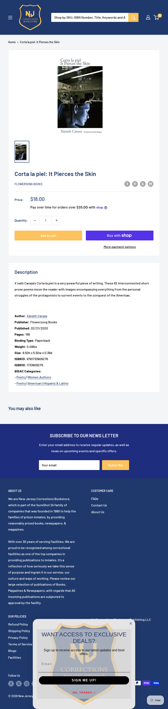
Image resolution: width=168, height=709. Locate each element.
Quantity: (21, 220)
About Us (97, 512)
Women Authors (39, 377)
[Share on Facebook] (127, 183)
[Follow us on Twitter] (19, 683)
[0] (156, 17)
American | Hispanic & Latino (48, 383)
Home (12, 42)
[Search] (133, 17)
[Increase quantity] (56, 220)
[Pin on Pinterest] (135, 183)
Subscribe (115, 465)
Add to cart (48, 235)
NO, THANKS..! (84, 692)
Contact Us (99, 505)
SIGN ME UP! (84, 680)
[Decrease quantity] (35, 220)
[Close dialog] (130, 623)
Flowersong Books (28, 184)
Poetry (21, 377)
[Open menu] (10, 17)
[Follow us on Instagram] (27, 683)
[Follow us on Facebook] (11, 683)
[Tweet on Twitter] (143, 183)
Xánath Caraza (37, 316)
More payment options (120, 247)
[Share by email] (150, 183)
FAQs (94, 498)
